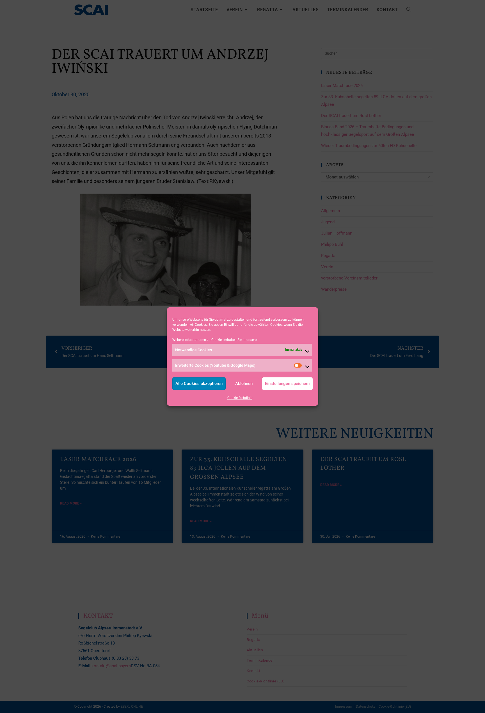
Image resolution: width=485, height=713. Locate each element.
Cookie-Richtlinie (239, 398)
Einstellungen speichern (287, 383)
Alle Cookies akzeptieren (199, 383)
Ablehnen (244, 383)
